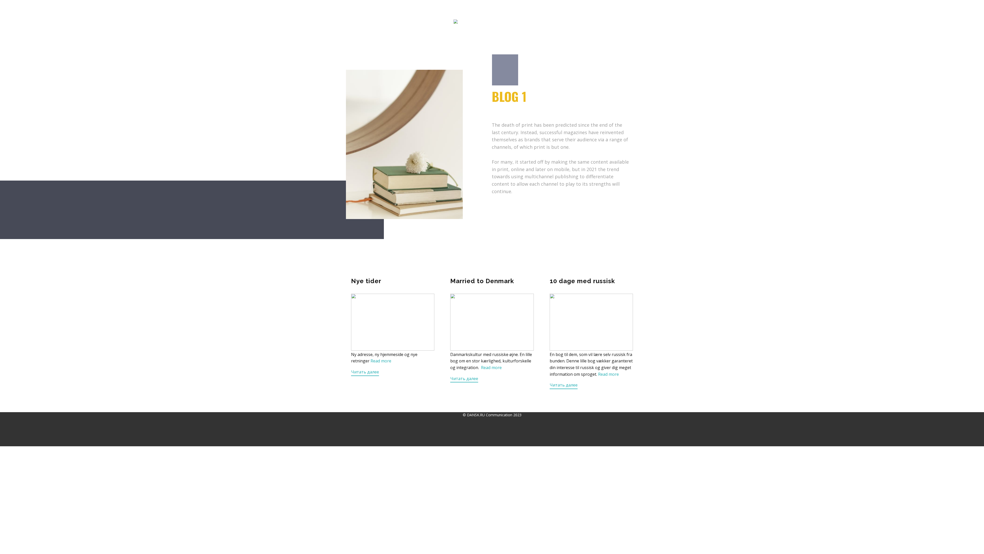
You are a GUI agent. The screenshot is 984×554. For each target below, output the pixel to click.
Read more (381, 361)
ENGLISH (556, 9)
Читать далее (365, 372)
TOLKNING (432, 9)
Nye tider (366, 281)
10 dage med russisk (582, 281)
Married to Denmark (482, 281)
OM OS (533, 9)
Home (352, 9)
